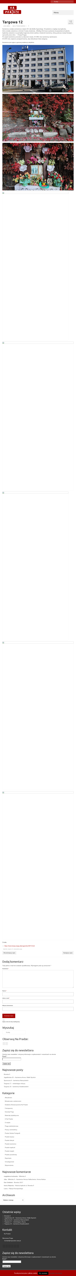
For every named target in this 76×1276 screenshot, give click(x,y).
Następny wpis (67, 953)
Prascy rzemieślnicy (11, 1129)
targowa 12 (10, 949)
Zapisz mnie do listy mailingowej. (11, 1021)
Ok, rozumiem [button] (43, 1273)
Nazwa (4, 990)
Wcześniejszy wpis (9, 953)
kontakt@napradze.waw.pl (12, 1240)
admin (8, 26)
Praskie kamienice (20, 26)
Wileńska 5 (22, 1176)
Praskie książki (9, 1151)
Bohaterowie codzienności (13, 1101)
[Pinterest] (15, 1246)
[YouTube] (12, 1246)
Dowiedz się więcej (55, 1273)
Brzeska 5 (7, 1074)
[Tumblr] (9, 1)
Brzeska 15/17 (18, 1182)
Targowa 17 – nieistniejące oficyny (14, 1083)
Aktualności (8, 1097)
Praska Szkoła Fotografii (12, 1133)
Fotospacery (9, 1108)
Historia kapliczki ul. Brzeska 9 (24, 1185)
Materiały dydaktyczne (12, 1115)
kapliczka (5, 949)
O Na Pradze (9, 1119)
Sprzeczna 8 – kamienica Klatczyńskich (16, 1080)
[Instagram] (6, 1)
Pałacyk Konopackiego (16, 1188)
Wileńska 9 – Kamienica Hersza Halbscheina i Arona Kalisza (27, 1179)
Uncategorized (9, 1162)
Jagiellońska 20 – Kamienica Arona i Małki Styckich (20, 1077)
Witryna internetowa (7, 1005)
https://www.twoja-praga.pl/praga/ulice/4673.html (19, 946)
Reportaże (8, 1158)
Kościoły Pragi (9, 1112)
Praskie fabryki (9, 1140)
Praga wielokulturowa (11, 1126)
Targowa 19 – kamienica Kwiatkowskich (16, 1086)
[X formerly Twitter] (6, 1246)
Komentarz (5, 968)
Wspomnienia (9, 1165)
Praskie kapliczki (10, 1147)
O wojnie (7, 1122)
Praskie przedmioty (11, 1154)
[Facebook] (3, 1)
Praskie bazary (9, 1137)
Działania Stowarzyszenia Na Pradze (16, 1104)
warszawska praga (18, 949)
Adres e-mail (6, 998)
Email (4, 1056)
